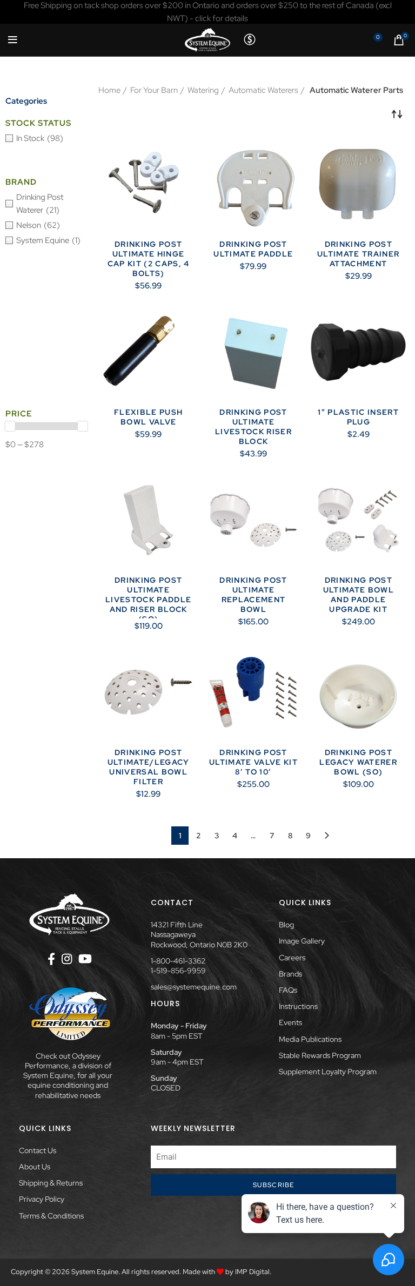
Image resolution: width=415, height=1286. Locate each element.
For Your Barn (154, 90)
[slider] (10, 426)
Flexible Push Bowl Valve (148, 417)
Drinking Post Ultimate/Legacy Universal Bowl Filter (149, 767)
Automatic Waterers (263, 90)
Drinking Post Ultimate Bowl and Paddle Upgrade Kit (358, 594)
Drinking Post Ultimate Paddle (253, 249)
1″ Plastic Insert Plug (358, 417)
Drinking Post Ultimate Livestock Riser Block (253, 426)
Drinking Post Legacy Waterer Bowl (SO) (358, 762)
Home (109, 90)
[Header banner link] (207, 12)
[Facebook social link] (51, 958)
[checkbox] (46, 138)
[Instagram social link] (66, 958)
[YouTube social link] (85, 958)
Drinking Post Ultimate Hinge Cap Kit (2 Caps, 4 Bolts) (149, 258)
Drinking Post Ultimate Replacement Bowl (253, 594)
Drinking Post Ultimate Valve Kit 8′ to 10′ (253, 762)
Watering (203, 90)
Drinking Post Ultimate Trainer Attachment (358, 253)
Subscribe (273, 1185)
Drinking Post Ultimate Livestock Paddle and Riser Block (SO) (148, 599)
